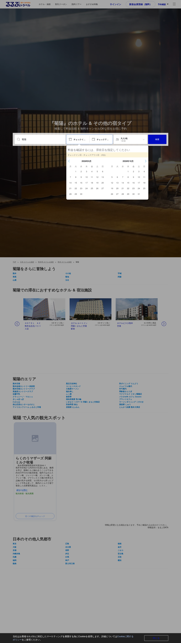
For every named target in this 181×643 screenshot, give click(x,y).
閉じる (156, 638)
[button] (69, 161)
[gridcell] (75, 171)
